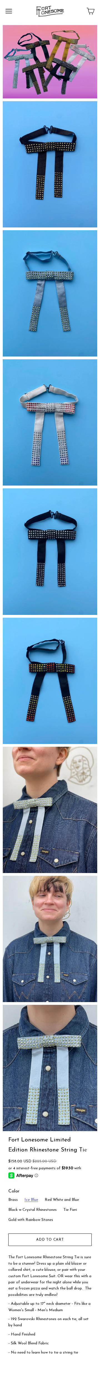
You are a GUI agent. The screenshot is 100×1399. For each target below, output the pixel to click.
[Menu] (8, 11)
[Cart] (90, 11)
